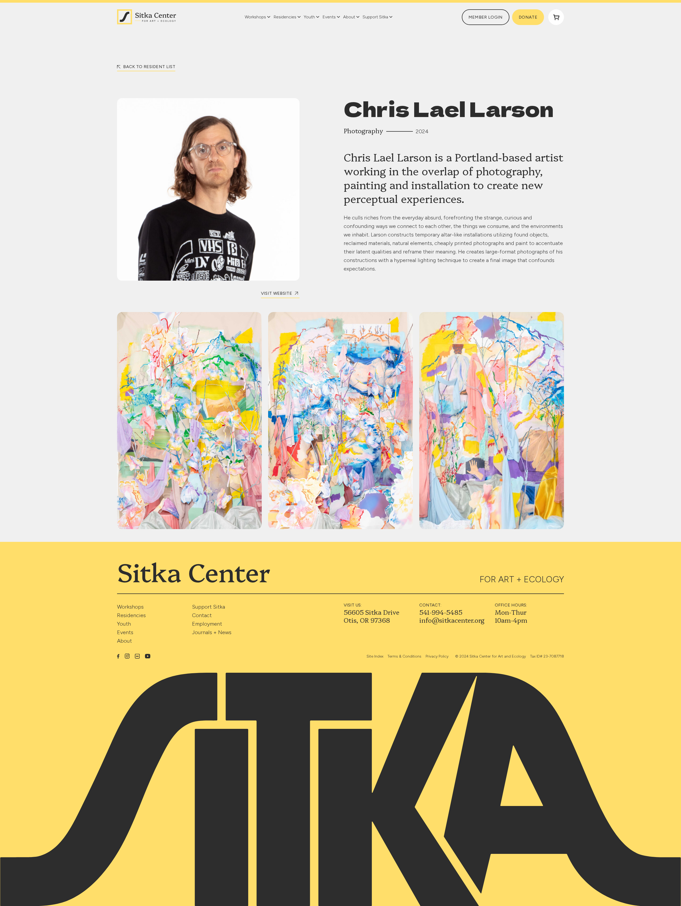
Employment (207, 624)
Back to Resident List (148, 66)
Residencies (131, 615)
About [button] (349, 16)
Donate (528, 17)
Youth (124, 624)
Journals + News (211, 632)
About (124, 641)
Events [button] (329, 16)
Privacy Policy (437, 656)
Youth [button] (309, 16)
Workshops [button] (255, 16)
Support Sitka (208, 607)
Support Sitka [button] (375, 16)
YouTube (148, 656)
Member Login (485, 17)
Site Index (375, 656)
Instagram (127, 656)
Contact (202, 615)
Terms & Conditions (404, 656)
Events (125, 632)
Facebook (118, 656)
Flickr (137, 656)
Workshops (130, 607)
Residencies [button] (284, 16)
